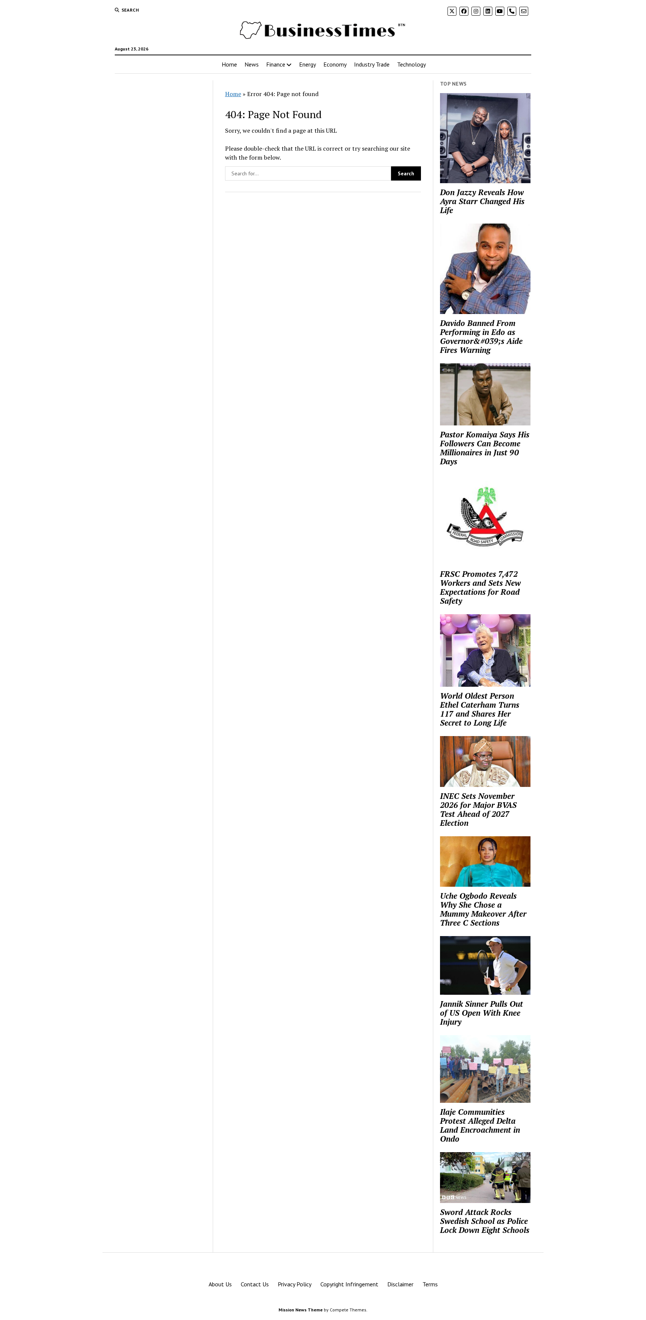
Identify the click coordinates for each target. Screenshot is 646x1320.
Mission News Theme (301, 1310)
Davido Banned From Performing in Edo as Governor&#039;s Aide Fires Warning (481, 336)
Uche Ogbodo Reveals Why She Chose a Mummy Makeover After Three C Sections (483, 909)
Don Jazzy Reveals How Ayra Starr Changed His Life (482, 201)
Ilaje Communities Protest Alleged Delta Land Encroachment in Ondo (480, 1125)
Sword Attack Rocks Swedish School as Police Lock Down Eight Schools (484, 1220)
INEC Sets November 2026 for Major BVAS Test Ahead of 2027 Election (478, 809)
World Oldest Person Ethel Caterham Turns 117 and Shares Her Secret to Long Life (479, 709)
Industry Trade (372, 64)
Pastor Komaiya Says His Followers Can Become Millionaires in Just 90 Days (484, 448)
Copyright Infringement (349, 1284)
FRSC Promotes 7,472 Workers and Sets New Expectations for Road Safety (480, 587)
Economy (335, 64)
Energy (307, 64)
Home (229, 64)
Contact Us (255, 1284)
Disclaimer (400, 1284)
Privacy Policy (294, 1284)
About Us (220, 1284)
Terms (430, 1284)
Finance (275, 64)
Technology (411, 64)
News (251, 64)
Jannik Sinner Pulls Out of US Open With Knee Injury (481, 1012)
